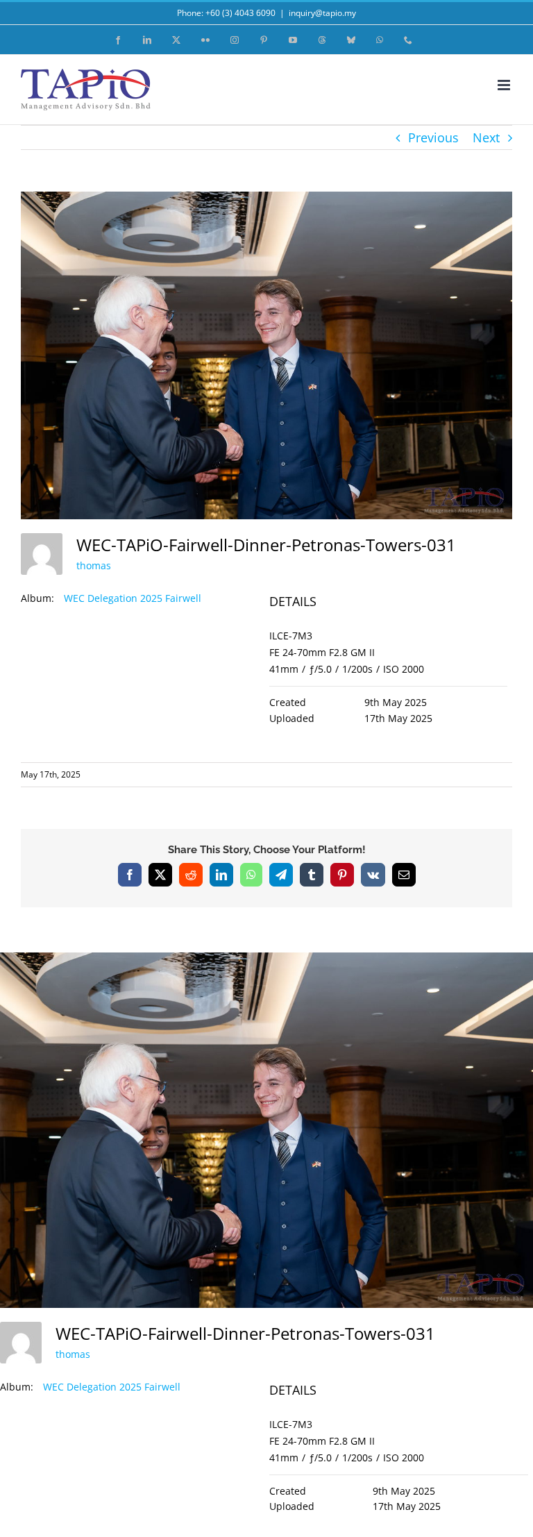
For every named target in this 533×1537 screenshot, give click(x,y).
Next (486, 137)
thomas (93, 565)
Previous (433, 137)
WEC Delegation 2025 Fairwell (132, 598)
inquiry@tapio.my (322, 13)
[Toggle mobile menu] (505, 85)
